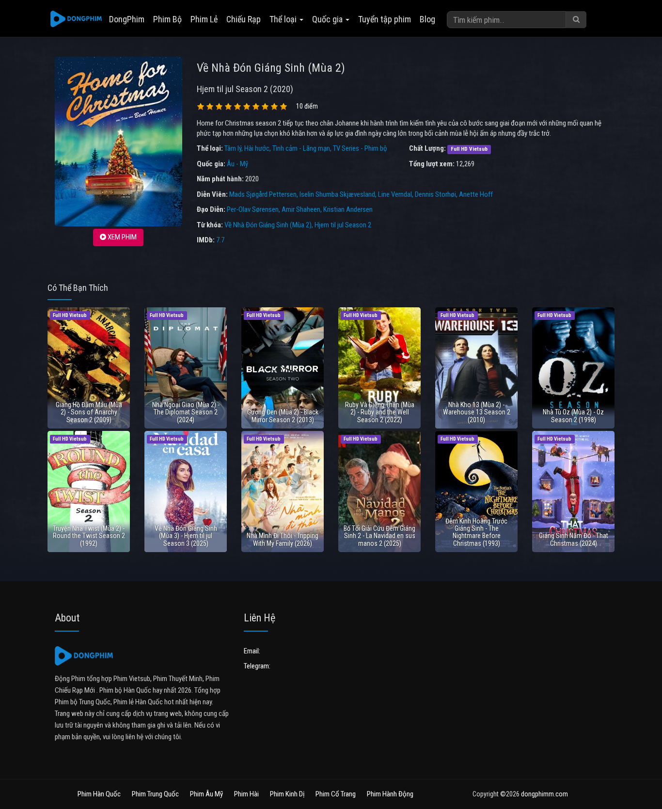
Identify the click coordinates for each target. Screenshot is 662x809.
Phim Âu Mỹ (206, 794)
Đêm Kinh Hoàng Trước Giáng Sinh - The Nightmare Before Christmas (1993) (476, 532)
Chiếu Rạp (243, 19)
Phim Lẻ (204, 19)
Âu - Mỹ (237, 163)
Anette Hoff (476, 194)
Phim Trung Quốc (155, 794)
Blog (427, 19)
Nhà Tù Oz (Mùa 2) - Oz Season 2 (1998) (573, 415)
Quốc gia (328, 19)
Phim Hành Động (390, 794)
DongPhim (126, 19)
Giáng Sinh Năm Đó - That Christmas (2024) (573, 539)
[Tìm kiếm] (576, 19)
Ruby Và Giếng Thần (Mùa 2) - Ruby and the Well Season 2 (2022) (379, 412)
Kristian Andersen (348, 209)
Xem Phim (121, 237)
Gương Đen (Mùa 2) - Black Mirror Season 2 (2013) (282, 415)
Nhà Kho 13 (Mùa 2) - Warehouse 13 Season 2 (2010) (476, 412)
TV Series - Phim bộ (360, 148)
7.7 (220, 240)
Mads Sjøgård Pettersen (263, 194)
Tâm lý (232, 148)
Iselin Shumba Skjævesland (337, 194)
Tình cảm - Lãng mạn (301, 148)
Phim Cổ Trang (335, 794)
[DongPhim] (76, 19)
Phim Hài (246, 794)
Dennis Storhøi (435, 194)
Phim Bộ (167, 19)
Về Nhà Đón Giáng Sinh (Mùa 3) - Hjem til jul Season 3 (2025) (186, 535)
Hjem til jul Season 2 (343, 225)
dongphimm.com (544, 794)
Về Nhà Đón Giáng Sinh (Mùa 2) (268, 225)
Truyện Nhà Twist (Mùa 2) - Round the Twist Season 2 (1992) (89, 535)
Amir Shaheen (301, 209)
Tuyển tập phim (384, 19)
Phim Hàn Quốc (99, 794)
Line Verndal (395, 194)
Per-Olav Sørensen (253, 209)
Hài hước (256, 148)
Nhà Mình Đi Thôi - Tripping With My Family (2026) (282, 539)
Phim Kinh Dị (287, 794)
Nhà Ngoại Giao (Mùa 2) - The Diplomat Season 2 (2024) (186, 412)
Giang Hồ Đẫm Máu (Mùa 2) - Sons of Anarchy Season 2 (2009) (89, 412)
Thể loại (284, 19)
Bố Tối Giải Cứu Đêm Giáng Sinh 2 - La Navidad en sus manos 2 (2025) (379, 535)
